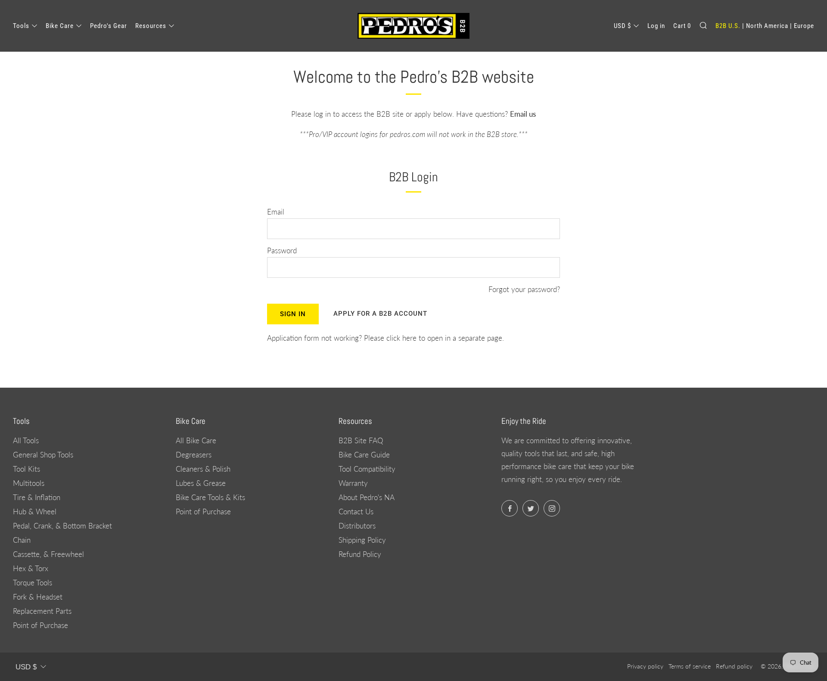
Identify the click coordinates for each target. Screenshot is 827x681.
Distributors (357, 525)
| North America (765, 26)
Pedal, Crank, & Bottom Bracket (62, 525)
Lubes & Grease (201, 483)
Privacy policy (645, 666)
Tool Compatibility (367, 468)
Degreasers (193, 454)
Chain (22, 539)
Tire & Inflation (36, 497)
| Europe (802, 26)
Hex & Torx (30, 568)
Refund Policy (360, 554)
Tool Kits (26, 468)
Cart (682, 26)
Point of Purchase (40, 625)
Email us (523, 113)
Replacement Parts (42, 611)
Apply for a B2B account (380, 313)
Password (282, 250)
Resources (150, 26)
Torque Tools (32, 582)
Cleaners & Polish (203, 468)
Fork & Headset (37, 596)
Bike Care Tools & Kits (210, 497)
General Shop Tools (43, 454)
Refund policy (734, 666)
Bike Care (60, 26)
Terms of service (689, 666)
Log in (656, 26)
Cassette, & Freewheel (48, 554)
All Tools (26, 440)
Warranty (353, 483)
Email (275, 211)
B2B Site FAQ (361, 440)
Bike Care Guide (364, 454)
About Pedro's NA (367, 497)
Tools (21, 26)
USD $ (622, 26)
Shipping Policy (362, 539)
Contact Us (356, 511)
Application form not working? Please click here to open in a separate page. (385, 337)
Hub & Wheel (34, 511)
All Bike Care (196, 440)
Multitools (28, 483)
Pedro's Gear (108, 26)
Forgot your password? (524, 289)
